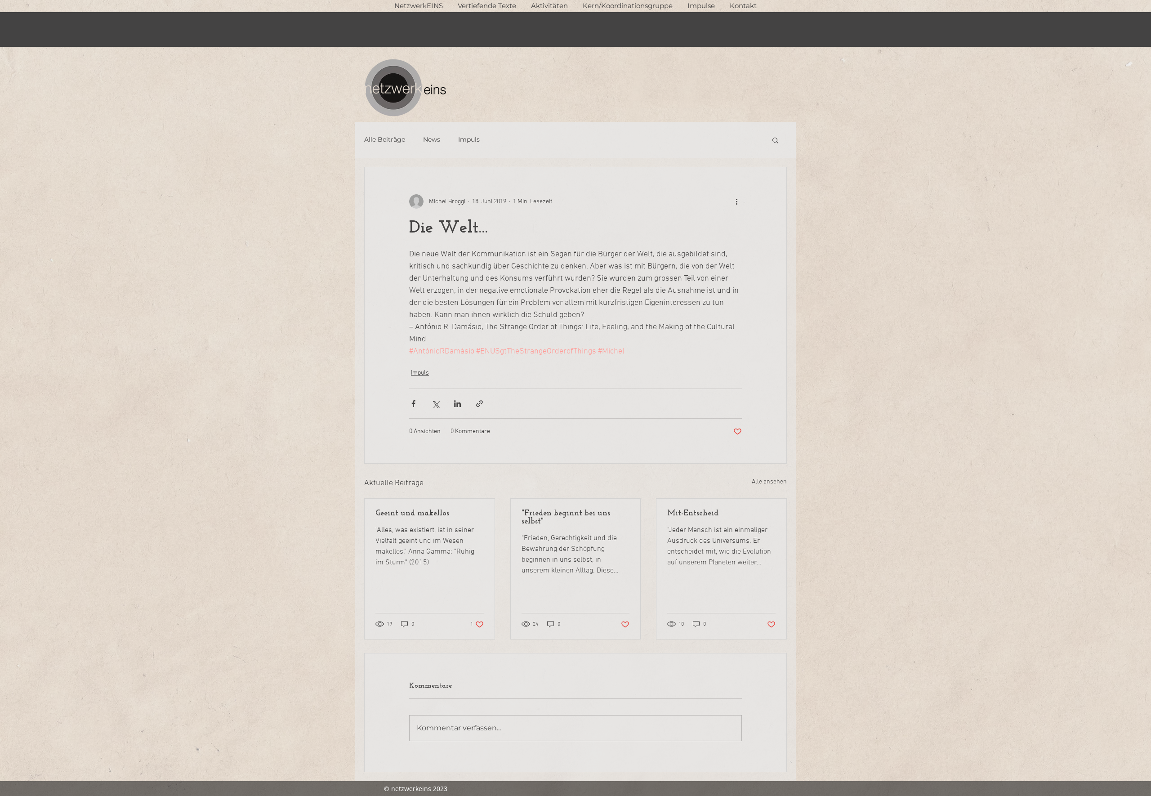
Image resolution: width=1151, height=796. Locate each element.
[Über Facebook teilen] (413, 403)
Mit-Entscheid (692, 514)
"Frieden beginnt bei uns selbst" (566, 518)
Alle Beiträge (384, 139)
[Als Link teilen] (479, 403)
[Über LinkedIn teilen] (457, 403)
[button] (486, 5)
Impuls (469, 139)
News (431, 139)
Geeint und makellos (412, 514)
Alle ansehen (769, 482)
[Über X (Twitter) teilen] (435, 403)
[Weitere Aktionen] (736, 201)
